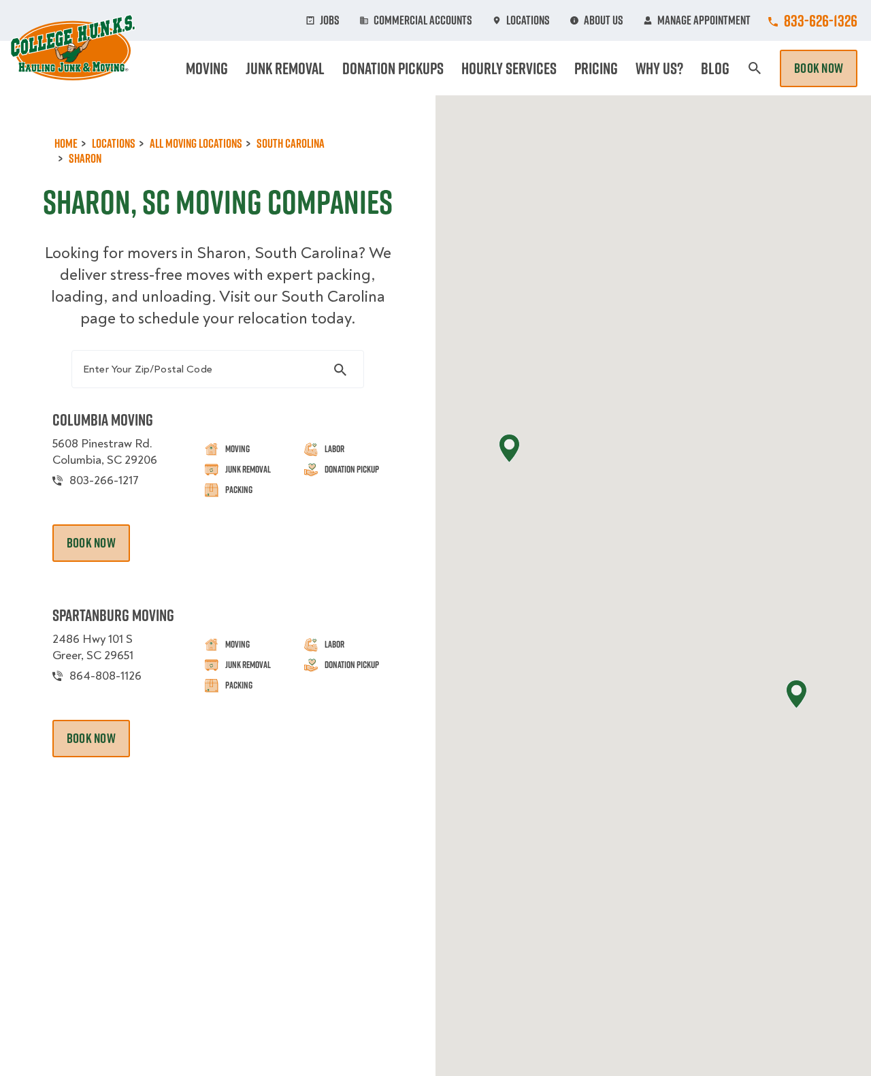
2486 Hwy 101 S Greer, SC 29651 (92, 647)
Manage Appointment (704, 20)
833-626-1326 (820, 20)
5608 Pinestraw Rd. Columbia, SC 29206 (104, 452)
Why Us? (659, 68)
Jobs (330, 20)
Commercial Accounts (423, 20)
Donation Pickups (393, 68)
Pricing (596, 68)
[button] (509, 448)
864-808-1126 (105, 676)
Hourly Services (509, 68)
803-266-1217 (104, 480)
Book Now (818, 68)
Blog (715, 68)
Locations (528, 20)
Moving (207, 68)
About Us (603, 20)
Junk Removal (285, 68)
